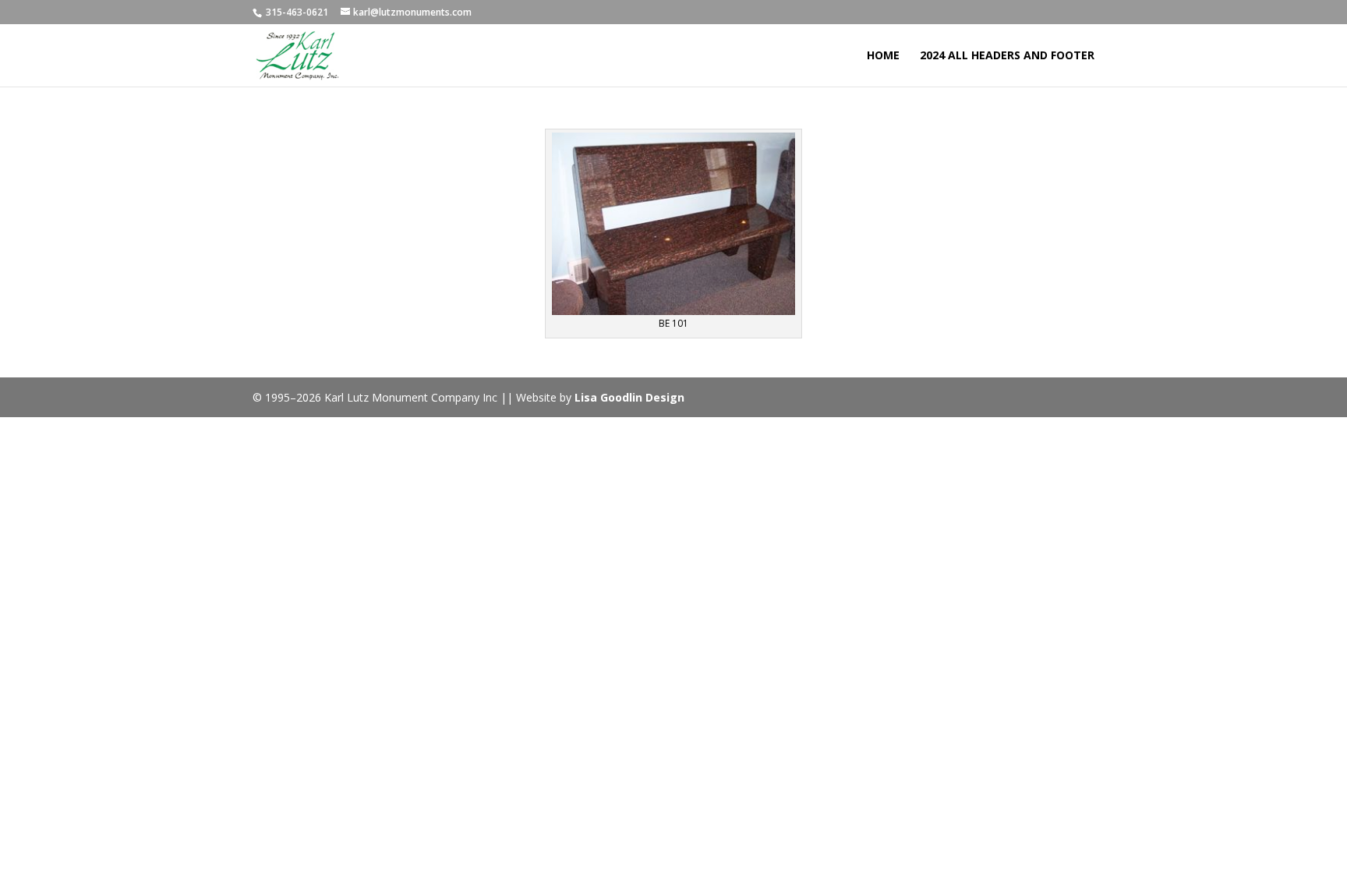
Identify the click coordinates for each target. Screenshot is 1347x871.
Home (883, 56)
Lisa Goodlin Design (629, 397)
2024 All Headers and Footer (1007, 56)
